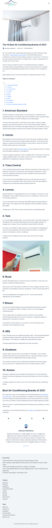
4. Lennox (10, 91)
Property (5, 499)
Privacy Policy (6, 513)
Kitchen (5, 493)
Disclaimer (5, 511)
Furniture (5, 485)
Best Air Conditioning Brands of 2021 (17, 104)
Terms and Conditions (9, 515)
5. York (9, 92)
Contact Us (6, 509)
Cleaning (5, 483)
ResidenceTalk (24, 523)
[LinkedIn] (43, 418)
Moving (5, 495)
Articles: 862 (26, 445)
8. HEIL (9, 98)
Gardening (6, 487)
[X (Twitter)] (20, 418)
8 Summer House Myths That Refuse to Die (15, 472)
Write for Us (6, 517)
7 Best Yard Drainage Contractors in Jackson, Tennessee (19, 466)
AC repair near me (23, 149)
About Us (5, 507)
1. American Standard (12, 85)
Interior (5, 491)
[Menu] (48, 3)
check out (32, 410)
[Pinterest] (32, 418)
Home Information (28, 48)
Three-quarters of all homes (17, 55)
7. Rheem (9, 96)
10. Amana (10, 102)
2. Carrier (9, 87)
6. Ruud (9, 94)
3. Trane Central (11, 89)
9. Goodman (10, 100)
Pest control (6, 497)
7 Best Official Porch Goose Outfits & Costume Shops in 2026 (20, 460)
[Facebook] (8, 418)
